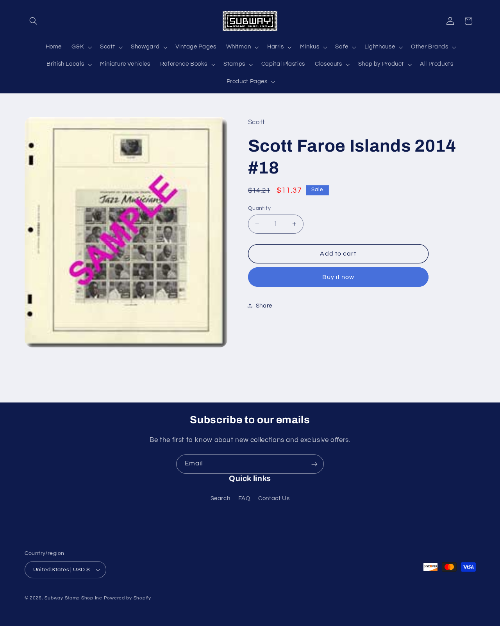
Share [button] (264, 306)
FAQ (244, 499)
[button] (34, 21)
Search (220, 499)
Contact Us (273, 499)
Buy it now (338, 277)
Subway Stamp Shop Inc (73, 598)
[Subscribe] (314, 464)
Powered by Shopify (127, 598)
